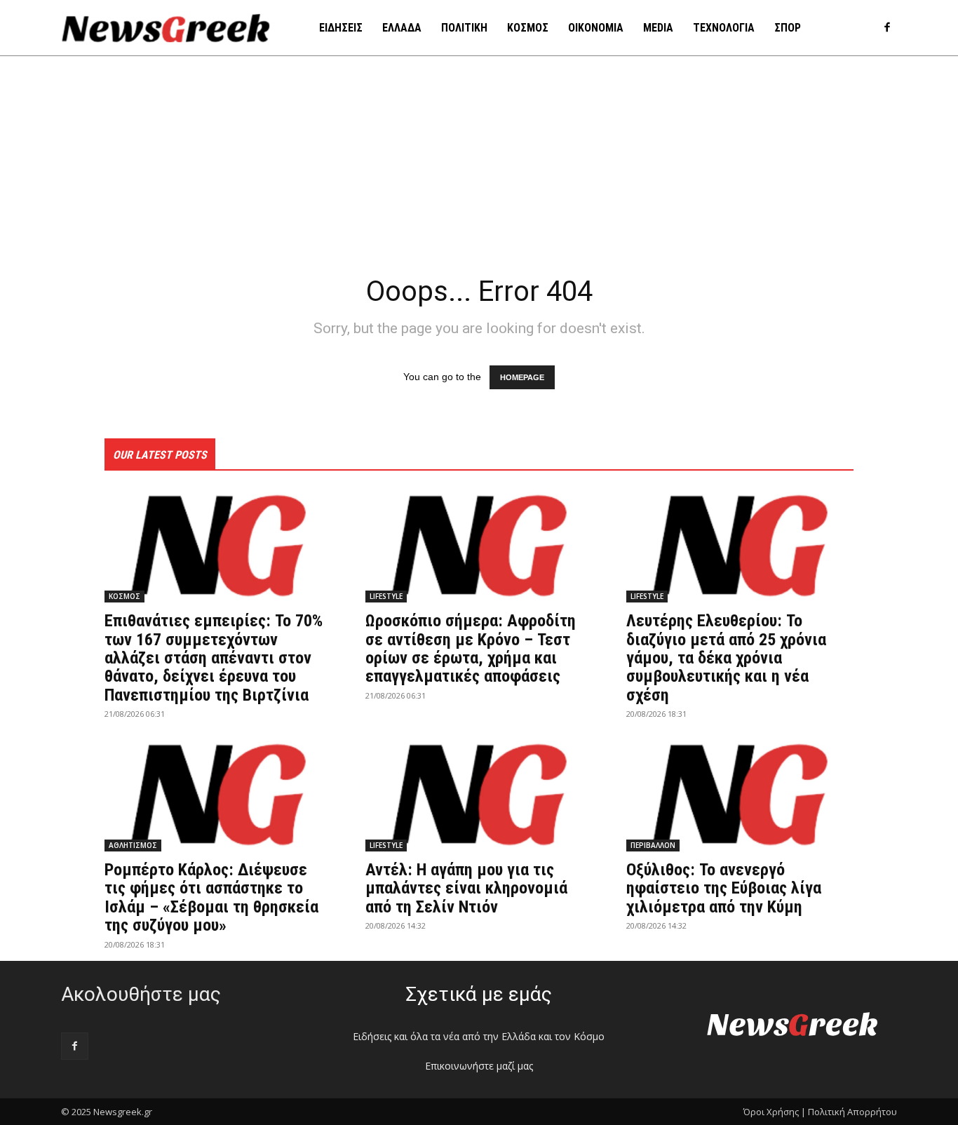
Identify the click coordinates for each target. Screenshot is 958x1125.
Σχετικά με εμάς (478, 994)
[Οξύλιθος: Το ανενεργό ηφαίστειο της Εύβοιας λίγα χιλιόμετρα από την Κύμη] (740, 794)
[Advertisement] (479, 161)
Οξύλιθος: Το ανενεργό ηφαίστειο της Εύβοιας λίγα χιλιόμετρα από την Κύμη (723, 888)
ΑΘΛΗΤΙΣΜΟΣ (133, 845)
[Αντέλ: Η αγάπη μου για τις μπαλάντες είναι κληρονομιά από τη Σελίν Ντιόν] (479, 794)
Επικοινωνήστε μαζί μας (479, 1065)
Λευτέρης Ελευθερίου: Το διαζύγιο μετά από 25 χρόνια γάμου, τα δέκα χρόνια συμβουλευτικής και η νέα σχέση (726, 658)
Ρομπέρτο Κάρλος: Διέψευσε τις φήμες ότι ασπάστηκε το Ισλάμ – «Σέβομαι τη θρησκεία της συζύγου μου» (211, 897)
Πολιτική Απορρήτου (852, 1111)
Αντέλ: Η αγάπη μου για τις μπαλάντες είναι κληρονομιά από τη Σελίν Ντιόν (466, 888)
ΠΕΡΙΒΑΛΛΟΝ (652, 845)
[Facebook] (887, 28)
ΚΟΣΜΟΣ (124, 596)
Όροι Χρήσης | (774, 1111)
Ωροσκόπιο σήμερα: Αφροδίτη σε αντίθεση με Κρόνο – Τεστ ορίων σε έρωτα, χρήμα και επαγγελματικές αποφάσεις (470, 648)
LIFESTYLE (386, 596)
